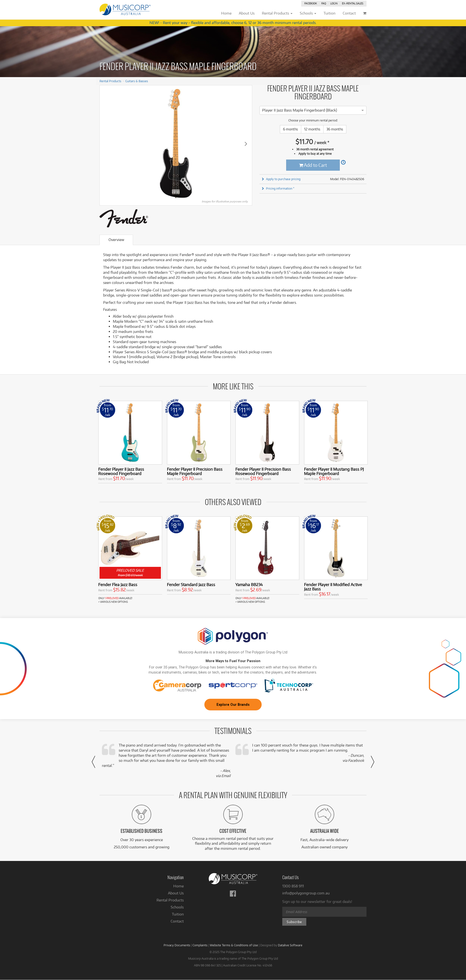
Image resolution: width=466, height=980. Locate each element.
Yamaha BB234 (249, 584)
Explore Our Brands (233, 704)
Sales (352, 3)
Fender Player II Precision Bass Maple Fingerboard (195, 471)
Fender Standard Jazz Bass (191, 584)
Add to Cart (315, 165)
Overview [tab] (116, 239)
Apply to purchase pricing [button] (283, 179)
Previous (105, 143)
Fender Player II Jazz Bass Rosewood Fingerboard (121, 471)
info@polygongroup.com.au (306, 893)
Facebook (310, 3)
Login (334, 3)
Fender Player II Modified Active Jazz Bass (333, 586)
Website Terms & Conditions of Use (234, 945)
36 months (334, 129)
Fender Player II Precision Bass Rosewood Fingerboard (263, 471)
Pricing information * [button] (280, 188)
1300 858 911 (293, 886)
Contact (177, 921)
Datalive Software (290, 945)
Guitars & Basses (136, 81)
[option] (299, 110)
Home (178, 886)
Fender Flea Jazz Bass (117, 584)
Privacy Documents (177, 945)
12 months (312, 129)
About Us (176, 893)
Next (246, 143)
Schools (177, 907)
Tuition (178, 914)
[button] (93, 762)
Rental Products (110, 81)
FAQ (323, 3)
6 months (290, 129)
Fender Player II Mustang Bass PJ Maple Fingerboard (334, 471)
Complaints (200, 945)
